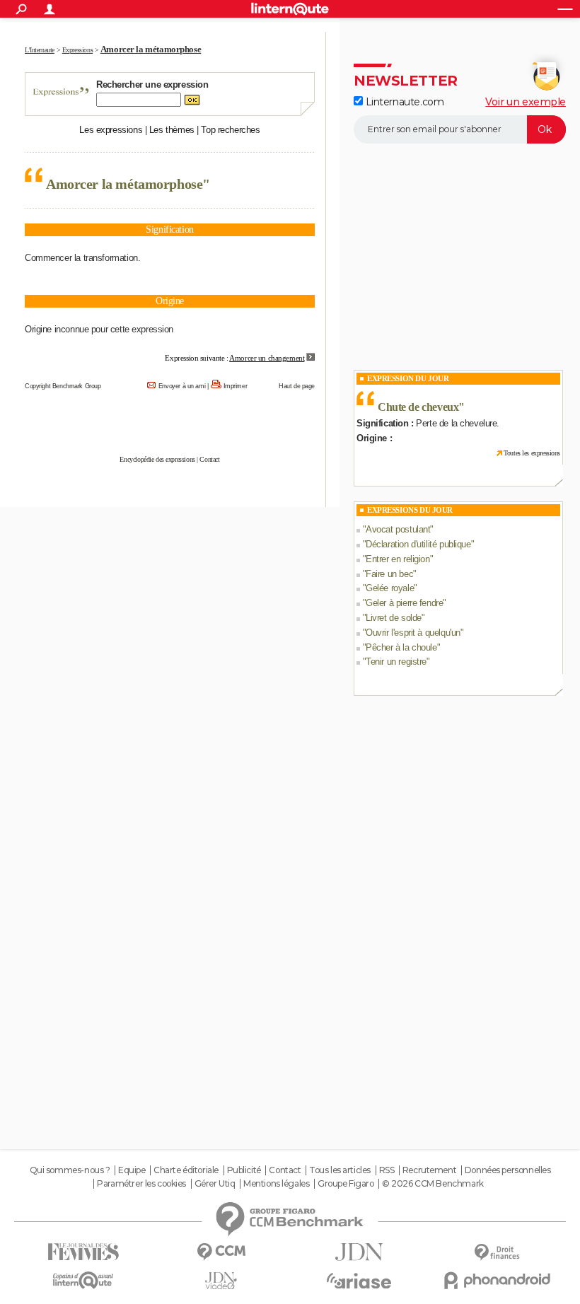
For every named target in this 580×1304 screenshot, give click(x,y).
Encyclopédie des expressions (157, 459)
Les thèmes (172, 129)
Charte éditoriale (186, 1170)
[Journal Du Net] (359, 1252)
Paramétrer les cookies (141, 1184)
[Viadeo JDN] (221, 1281)
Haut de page (297, 386)
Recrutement (429, 1170)
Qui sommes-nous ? (70, 1170)
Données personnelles (508, 1170)
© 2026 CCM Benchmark (433, 1184)
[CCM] (221, 1252)
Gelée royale (390, 588)
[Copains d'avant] (83, 1280)
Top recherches (230, 129)
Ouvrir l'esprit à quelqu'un (413, 632)
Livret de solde (394, 617)
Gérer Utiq (215, 1184)
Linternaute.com (403, 101)
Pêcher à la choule (401, 647)
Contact (209, 459)
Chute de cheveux (418, 407)
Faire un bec (389, 574)
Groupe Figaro (346, 1184)
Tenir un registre (396, 661)
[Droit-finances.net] (497, 1253)
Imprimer (236, 386)
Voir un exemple (525, 101)
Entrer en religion (397, 559)
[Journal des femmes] (83, 1252)
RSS (387, 1170)
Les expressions (110, 129)
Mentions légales (276, 1184)
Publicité (244, 1170)
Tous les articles (340, 1170)
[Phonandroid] (497, 1280)
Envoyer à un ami (181, 386)
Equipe (131, 1170)
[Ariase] (359, 1280)
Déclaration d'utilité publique (418, 544)
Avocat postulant (398, 529)
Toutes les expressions (532, 453)
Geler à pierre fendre (404, 603)
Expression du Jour (407, 378)
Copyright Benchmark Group (63, 386)
